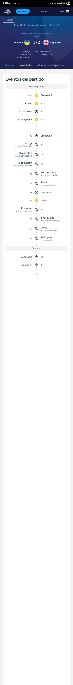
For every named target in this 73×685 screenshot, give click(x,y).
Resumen (10, 65)
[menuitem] (26, 11)
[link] (23, 11)
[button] (64, 11)
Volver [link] (10, 19)
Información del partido (50, 65)
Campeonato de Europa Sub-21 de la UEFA (8, 11)
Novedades (26, 65)
